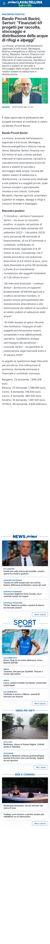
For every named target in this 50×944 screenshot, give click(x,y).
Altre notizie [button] (40, 614)
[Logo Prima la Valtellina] (25, 3)
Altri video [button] (41, 767)
